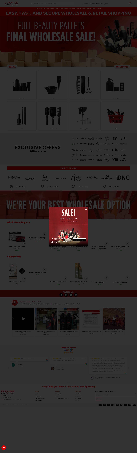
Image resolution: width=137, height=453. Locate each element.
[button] (86, 208)
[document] (68, 226)
